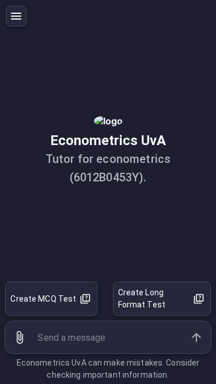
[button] (19, 337)
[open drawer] (16, 16)
